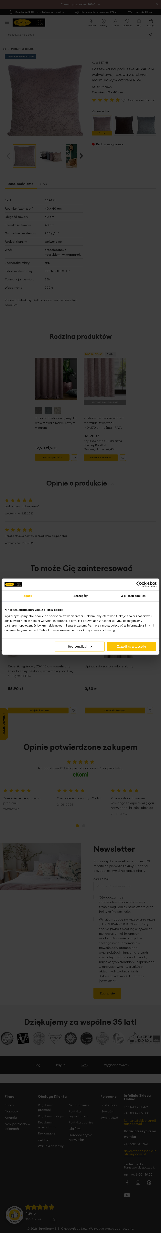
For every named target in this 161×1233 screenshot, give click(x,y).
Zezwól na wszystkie (131, 646)
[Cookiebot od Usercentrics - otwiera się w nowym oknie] (139, 584)
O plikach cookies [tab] (133, 595)
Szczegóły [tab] (80, 595)
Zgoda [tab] (28, 595)
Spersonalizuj (77, 646)
